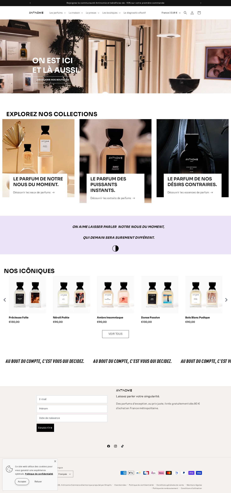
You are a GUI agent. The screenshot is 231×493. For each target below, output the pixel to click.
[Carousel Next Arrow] (225, 58)
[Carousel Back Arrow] (5, 58)
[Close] (55, 461)
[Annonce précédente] (30, 3)
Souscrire (45, 428)
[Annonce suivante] (200, 3)
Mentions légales (194, 485)
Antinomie (66, 485)
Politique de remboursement (165, 488)
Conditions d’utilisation (191, 488)
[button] (57, 12)
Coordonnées (120, 485)
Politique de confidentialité (141, 485)
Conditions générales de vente (170, 485)
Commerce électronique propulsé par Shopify (91, 485)
